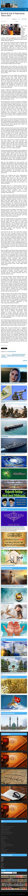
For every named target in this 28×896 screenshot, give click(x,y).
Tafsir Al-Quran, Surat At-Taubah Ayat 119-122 (8, 751)
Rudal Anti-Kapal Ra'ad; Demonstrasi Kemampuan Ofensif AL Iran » (12, 356)
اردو (2, 866)
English (2, 860)
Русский (2, 867)
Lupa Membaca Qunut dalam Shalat (7, 637)
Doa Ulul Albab (3, 694)
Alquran (2, 848)
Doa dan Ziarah (4, 677)
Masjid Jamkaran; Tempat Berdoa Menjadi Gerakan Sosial (11, 730)
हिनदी (2, 861)
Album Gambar (3, 851)
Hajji (2, 835)
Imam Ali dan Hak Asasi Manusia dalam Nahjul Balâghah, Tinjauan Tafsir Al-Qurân (13, 548)
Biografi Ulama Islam (4, 838)
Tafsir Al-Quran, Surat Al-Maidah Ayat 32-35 (8, 801)
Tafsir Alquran (3, 842)
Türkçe (2, 858)
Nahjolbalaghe (4, 509)
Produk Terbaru (4, 366)
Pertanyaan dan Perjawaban (6, 568)
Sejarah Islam (3, 846)
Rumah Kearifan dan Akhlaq (6, 844)
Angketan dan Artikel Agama (6, 828)
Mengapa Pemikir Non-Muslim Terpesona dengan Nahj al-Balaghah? (12, 526)
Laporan (2, 825)
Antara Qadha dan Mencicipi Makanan (7, 603)
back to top (25, 360)
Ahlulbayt (2, 841)
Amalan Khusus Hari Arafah (5, 710)
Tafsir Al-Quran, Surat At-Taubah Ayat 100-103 (8, 818)
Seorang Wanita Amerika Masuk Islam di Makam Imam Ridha (11, 657)
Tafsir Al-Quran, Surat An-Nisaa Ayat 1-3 (7, 785)
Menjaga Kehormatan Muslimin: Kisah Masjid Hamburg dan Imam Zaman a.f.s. (13, 673)
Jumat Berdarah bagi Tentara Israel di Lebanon (9, 419)
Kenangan (3, 639)
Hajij (2, 9)
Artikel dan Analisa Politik (11, 351)
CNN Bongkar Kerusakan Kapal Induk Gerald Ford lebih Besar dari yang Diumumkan (13, 454)
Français (2, 857)
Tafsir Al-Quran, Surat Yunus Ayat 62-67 (8, 768)
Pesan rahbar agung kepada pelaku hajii (8, 852)
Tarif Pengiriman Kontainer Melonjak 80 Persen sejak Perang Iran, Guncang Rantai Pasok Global (14, 436)
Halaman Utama (4, 823)
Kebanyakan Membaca (5, 734)
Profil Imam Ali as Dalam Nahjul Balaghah (8, 565)
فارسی (2, 863)
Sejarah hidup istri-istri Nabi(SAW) (7, 845)
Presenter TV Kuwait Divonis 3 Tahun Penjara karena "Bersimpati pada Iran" (13, 384)
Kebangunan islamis (4, 849)
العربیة (2, 864)
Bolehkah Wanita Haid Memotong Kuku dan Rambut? (10, 620)
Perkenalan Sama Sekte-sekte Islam (7, 826)
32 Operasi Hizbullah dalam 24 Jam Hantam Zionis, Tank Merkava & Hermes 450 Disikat (14, 401)
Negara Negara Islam (5, 829)
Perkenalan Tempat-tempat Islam (8, 713)
